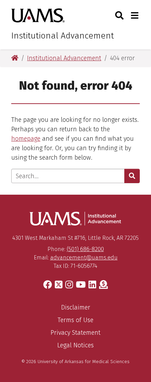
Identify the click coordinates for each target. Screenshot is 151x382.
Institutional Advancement (62, 36)
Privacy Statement (75, 332)
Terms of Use (75, 320)
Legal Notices (75, 345)
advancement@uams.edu (84, 257)
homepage (25, 139)
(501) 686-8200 (85, 249)
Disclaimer (75, 307)
